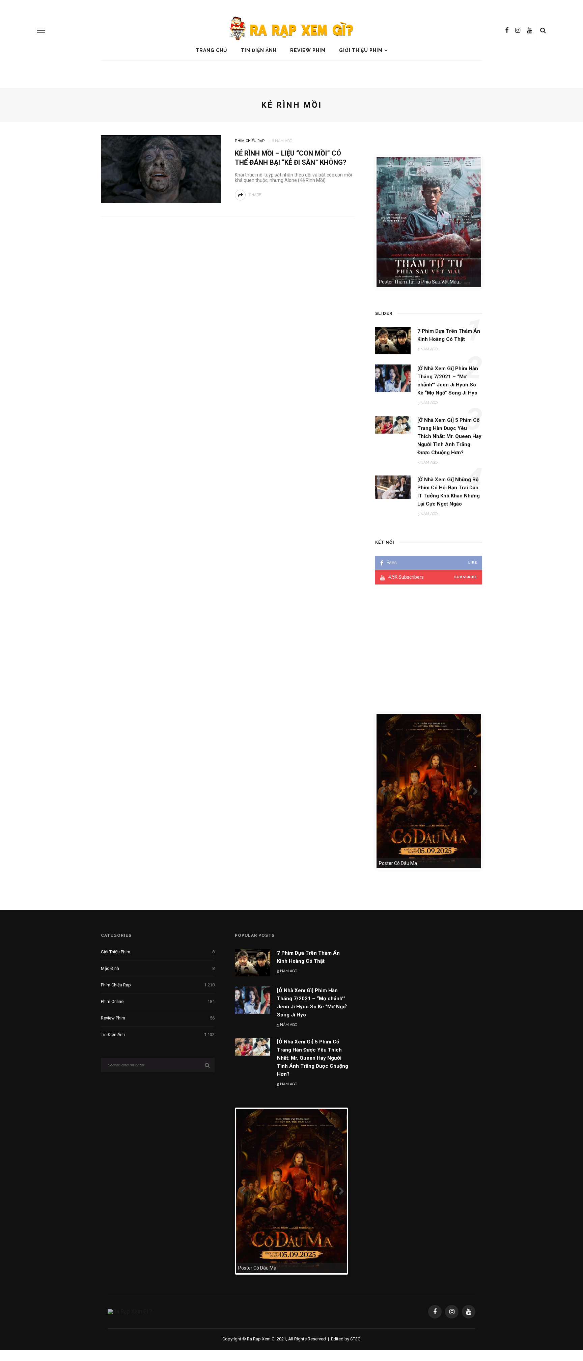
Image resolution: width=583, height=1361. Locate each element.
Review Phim (308, 50)
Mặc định (158, 968)
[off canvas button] (41, 30)
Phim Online (158, 1001)
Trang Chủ (211, 50)
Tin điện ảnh (259, 50)
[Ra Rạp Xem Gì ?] (130, 1311)
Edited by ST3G (346, 1338)
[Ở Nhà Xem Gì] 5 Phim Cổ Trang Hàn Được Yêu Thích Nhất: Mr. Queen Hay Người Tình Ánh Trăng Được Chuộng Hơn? (312, 1058)
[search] (543, 30)
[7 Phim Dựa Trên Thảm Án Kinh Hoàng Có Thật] (252, 962)
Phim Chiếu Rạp (250, 141)
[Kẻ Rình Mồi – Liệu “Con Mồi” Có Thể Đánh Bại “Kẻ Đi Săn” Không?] (161, 168)
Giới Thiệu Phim (361, 50)
